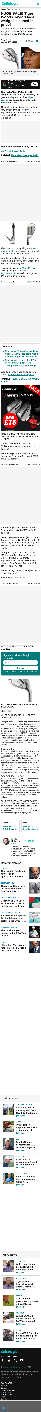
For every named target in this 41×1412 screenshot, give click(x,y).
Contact (3, 1388)
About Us (4, 1386)
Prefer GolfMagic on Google (16, 82)
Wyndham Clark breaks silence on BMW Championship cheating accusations (26, 1319)
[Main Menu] (38, 3)
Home (3, 9)
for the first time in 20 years (21, 374)
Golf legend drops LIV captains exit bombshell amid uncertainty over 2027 (25, 1267)
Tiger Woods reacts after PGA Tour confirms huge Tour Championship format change (20, 363)
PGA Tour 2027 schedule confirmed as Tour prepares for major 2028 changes (26, 1162)
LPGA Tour (20, 1174)
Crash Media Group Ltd (14, 1367)
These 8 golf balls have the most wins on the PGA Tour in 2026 (13, 889)
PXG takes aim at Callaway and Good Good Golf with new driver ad (26, 1110)
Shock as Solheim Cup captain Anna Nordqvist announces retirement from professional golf (25, 1179)
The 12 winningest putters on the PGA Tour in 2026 (13, 933)
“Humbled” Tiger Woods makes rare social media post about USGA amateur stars (14, 948)
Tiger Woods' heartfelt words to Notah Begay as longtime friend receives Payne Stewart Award (21, 354)
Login (3, 1397)
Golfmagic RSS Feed (8, 1390)
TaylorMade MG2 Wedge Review (20, 380)
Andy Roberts (6, 40)
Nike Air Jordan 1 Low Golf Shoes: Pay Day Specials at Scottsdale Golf (30, 828)
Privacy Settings (6, 1394)
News (18, 1296)
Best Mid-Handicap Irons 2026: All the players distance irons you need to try (14, 918)
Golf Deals (14, 9)
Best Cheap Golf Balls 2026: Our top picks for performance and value (13, 903)
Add (34, 84)
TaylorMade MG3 (9, 273)
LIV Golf (20, 1122)
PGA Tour (5, 868)
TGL (17, 1139)
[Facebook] (3, 1361)
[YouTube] (22, 1361)
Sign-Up (4, 1399)
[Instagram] (9, 1361)
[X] (16, 1361)
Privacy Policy (10, 673)
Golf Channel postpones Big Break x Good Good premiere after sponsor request (27, 1301)
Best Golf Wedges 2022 (24, 155)
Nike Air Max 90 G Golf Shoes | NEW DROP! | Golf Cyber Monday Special (10, 828)
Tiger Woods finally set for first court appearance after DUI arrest (13, 874)
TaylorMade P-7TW (25, 268)
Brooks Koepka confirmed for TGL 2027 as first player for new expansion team (26, 1145)
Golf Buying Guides (10, 898)
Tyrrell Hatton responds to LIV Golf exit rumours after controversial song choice (27, 1127)
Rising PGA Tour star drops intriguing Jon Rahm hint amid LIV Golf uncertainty (27, 1336)
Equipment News (8, 883)
